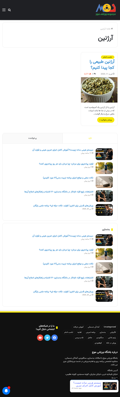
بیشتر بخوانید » (106, 120)
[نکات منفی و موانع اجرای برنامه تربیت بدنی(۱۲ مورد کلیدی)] (104, 182)
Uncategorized (110, 326)
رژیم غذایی (112, 337)
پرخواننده (32, 138)
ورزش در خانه (111, 342)
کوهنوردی (98, 342)
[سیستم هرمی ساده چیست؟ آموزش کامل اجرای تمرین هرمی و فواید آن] (104, 154)
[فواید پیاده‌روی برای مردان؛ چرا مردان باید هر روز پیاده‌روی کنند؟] (104, 168)
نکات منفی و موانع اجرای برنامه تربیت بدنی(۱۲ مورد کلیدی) (68, 178)
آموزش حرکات (78, 326)
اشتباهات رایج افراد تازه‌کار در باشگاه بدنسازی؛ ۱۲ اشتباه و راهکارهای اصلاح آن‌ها (58, 192)
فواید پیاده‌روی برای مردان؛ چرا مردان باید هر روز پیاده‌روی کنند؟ (66, 164)
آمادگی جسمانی (93, 326)
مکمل (90, 337)
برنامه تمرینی (90, 332)
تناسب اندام (107, 57)
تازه (90, 138)
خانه (109, 29)
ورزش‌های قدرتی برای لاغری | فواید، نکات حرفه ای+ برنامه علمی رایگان (63, 206)
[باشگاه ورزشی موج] (106, 10)
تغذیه (80, 332)
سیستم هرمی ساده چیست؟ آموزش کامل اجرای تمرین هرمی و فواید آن (62, 150)
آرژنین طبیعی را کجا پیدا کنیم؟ (102, 64)
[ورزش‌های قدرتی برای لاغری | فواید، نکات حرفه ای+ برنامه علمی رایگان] (104, 210)
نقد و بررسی (79, 337)
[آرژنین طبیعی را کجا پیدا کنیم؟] (99, 90)
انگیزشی (113, 332)
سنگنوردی (100, 337)
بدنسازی (103, 332)
